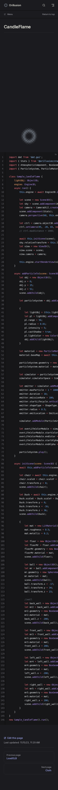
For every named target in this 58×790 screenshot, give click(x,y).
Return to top (48, 14)
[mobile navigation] (53, 5)
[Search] (44, 5)
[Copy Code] (53, 157)
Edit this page (15, 738)
